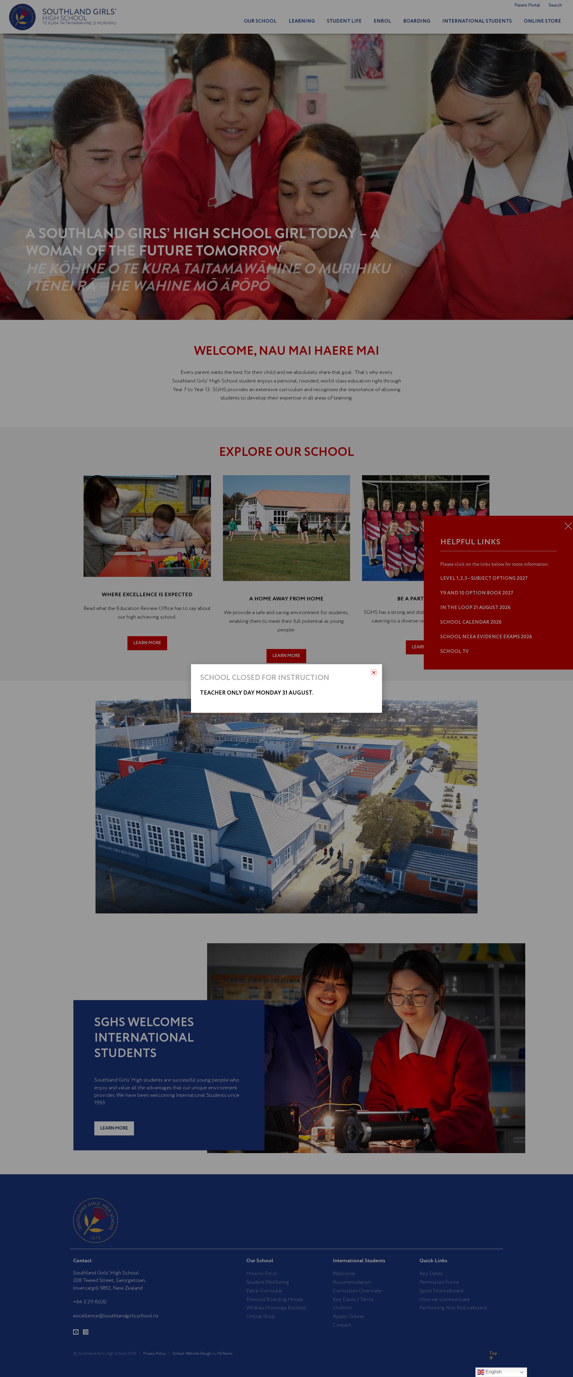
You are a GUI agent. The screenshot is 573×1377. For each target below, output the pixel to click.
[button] (374, 672)
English (493, 1371)
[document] (286, 688)
